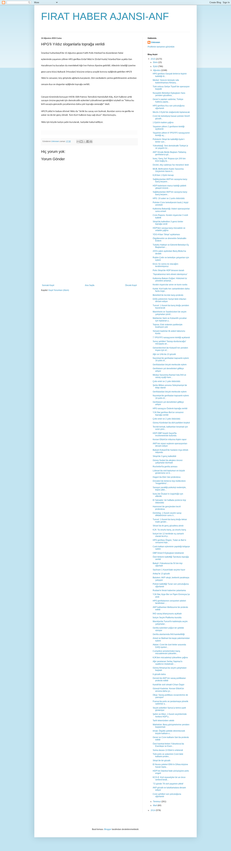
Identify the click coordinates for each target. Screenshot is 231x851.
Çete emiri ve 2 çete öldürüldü (166, 381)
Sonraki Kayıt (48, 285)
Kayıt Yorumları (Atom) (59, 290)
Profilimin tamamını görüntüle (161, 47)
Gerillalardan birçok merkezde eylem (170, 364)
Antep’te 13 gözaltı (161, 573)
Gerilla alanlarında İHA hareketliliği (169, 634)
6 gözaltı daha (159, 674)
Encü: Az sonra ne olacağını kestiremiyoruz (165, 265)
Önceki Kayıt (131, 285)
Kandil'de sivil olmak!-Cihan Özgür (168, 684)
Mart (155, 805)
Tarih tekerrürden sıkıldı (163, 720)
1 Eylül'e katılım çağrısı (163, 122)
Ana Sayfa (89, 285)
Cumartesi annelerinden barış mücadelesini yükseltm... (166, 652)
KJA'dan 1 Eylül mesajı (163, 175)
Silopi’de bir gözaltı (161, 760)
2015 (153, 59)
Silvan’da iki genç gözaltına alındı (168, 526)
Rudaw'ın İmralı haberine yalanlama (169, 590)
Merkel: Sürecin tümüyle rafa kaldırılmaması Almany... (166, 81)
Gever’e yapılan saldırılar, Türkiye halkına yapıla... (168, 100)
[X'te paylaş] (84, 141)
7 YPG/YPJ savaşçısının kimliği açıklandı (171, 337)
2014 (153, 810)
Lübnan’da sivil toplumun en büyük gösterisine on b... (169, 471)
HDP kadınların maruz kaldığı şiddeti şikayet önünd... (169, 186)
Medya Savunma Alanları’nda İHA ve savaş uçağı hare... (169, 376)
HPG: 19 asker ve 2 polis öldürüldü (169, 198)
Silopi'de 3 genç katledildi (164, 456)
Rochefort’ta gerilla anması (165, 466)
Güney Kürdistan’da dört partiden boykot (171, 423)
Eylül (155, 66)
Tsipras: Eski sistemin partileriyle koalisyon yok (167, 325)
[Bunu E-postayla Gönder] (78, 141)
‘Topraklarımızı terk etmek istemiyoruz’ (170, 274)
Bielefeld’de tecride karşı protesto (168, 295)
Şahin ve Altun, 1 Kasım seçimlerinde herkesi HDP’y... (170, 715)
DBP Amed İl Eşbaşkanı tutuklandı (168, 553)
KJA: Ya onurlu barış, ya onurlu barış (169, 530)
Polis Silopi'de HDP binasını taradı (168, 270)
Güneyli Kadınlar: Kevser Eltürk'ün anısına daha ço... (168, 689)
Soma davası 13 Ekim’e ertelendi (168, 750)
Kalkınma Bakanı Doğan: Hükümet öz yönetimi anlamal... (170, 279)
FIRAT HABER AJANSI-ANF (105, 16)
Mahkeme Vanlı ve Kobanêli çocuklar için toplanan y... (170, 319)
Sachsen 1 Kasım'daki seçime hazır (169, 570)
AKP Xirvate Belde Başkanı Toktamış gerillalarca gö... (169, 153)
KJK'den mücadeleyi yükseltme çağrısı (170, 657)
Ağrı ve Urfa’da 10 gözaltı (164, 354)
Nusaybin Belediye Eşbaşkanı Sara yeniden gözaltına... (169, 94)
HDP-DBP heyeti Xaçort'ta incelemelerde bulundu (165, 434)
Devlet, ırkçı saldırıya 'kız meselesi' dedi (171, 165)
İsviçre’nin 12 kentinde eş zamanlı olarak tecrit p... (168, 534)
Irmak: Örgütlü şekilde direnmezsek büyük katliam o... (169, 732)
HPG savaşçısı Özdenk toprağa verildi (170, 408)
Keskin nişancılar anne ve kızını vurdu (170, 284)
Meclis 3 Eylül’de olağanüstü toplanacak (171, 112)
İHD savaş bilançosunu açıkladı (167, 613)
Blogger (107, 829)
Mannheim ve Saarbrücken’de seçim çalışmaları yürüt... (169, 313)
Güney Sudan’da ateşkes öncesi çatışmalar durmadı (167, 461)
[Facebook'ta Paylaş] (87, 141)
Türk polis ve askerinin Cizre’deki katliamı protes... (168, 755)
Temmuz (157, 801)
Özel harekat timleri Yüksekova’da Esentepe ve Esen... (168, 745)
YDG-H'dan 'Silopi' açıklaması (166, 234)
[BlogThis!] (81, 141)
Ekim (155, 62)
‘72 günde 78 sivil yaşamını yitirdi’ (168, 784)
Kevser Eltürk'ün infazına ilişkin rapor (170, 439)
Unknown (155, 42)
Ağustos (157, 70)
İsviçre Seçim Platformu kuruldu (167, 617)
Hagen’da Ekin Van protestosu (167, 477)
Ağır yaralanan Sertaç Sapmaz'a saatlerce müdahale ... (167, 662)
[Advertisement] (89, 259)
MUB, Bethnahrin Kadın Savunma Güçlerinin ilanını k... (168, 170)
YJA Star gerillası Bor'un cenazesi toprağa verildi (168, 413)
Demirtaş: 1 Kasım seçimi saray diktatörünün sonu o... (167, 514)
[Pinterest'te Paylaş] (91, 141)
